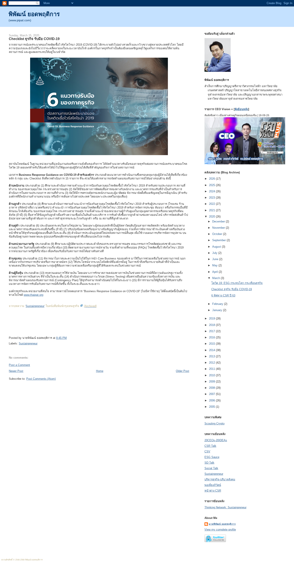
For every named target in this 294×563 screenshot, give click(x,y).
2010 (212, 375)
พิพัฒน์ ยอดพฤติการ (34, 14)
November (219, 227)
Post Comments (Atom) (41, 378)
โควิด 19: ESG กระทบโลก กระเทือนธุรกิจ (237, 283)
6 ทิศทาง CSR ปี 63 (223, 295)
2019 (212, 318)
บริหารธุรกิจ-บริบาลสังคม (219, 479)
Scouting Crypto (214, 423)
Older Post (182, 371)
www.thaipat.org (33, 294)
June (215, 259)
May (215, 265)
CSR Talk (210, 445)
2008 (212, 387)
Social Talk (211, 468)
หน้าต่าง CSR (212, 490)
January (217, 310)
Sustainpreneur (35, 306)
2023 (212, 197)
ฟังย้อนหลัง (241, 109)
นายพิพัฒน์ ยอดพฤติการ (222, 524)
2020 (212, 216)
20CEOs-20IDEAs (215, 440)
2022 (212, 203)
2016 (212, 337)
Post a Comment (19, 365)
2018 (212, 325)
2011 (212, 368)
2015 (212, 343)
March (216, 278)
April (215, 271)
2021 (212, 210)
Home (99, 371)
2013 (212, 356)
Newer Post (16, 371)
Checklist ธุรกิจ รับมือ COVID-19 (34, 39)
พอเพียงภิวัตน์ (212, 485)
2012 (212, 362)
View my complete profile (220, 529)
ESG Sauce (211, 457)
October (217, 234)
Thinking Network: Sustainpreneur (225, 507)
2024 (212, 191)
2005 (212, 406)
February (218, 303)
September (219, 240)
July (215, 253)
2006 (212, 400)
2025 (212, 185)
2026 (212, 178)
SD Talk (209, 462)
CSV (207, 451)
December (219, 221)
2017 (212, 331)
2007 (212, 394)
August (217, 246)
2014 (212, 350)
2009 (212, 381)
